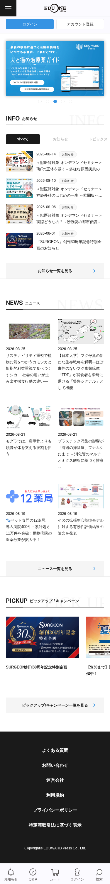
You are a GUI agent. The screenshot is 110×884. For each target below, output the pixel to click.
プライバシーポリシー (55, 809)
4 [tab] (63, 101)
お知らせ (60, 139)
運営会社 (55, 780)
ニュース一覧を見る (55, 568)
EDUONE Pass (55, 8)
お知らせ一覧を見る (55, 271)
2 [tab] (48, 101)
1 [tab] (40, 101)
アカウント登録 (80, 24)
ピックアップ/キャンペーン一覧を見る (55, 705)
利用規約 (55, 795)
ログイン (30, 24)
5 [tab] (71, 101)
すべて (23, 139)
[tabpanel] (55, 68)
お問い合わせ (55, 765)
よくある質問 (55, 750)
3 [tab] (55, 101)
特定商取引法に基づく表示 (55, 824)
